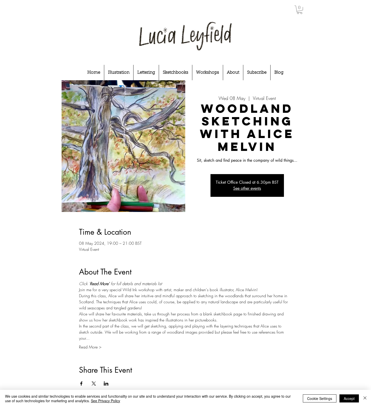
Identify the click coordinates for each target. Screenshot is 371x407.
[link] (300, 10)
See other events (247, 188)
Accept (349, 398)
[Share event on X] (93, 384)
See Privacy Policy (105, 400)
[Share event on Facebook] (81, 384)
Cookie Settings (319, 398)
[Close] (365, 398)
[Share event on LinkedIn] (106, 384)
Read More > (90, 347)
